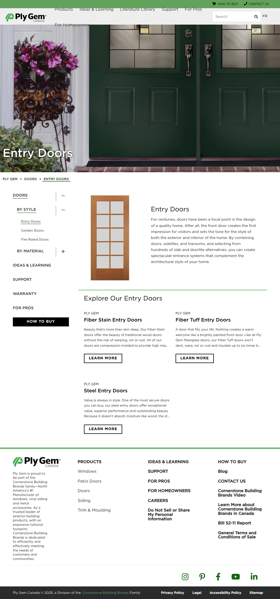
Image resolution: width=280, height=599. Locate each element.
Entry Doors (38, 153)
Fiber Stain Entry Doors (113, 320)
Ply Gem (91, 313)
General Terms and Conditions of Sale (237, 535)
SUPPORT (158, 471)
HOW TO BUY (232, 461)
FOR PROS (159, 481)
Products (64, 9)
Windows (87, 471)
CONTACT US (232, 481)
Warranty (25, 294)
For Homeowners (72, 24)
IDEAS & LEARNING (168, 461)
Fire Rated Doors (35, 239)
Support (170, 9)
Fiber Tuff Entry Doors (203, 320)
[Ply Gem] (25, 17)
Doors (20, 195)
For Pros (193, 9)
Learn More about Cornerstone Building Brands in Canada (240, 509)
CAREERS (158, 500)
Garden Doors (32, 230)
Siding (84, 500)
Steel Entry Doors (105, 391)
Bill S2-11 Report (234, 523)
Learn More (103, 358)
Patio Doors (89, 481)
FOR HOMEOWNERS (169, 490)
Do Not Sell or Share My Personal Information (169, 514)
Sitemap (256, 593)
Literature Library (137, 9)
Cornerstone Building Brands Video (240, 493)
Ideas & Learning (96, 9)
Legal (197, 593)
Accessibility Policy (225, 593)
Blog (223, 471)
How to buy (227, 4)
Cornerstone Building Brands (105, 593)
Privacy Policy (172, 593)
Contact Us (259, 4)
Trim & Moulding (94, 510)
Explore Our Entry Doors (123, 298)
